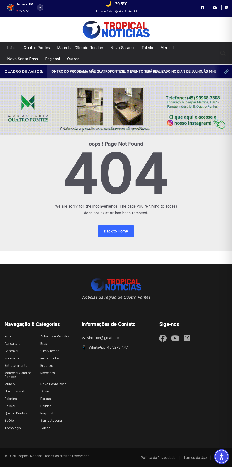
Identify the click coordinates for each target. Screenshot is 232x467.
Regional (52, 58)
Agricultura (13, 343)
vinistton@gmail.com (103, 338)
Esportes (46, 365)
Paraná (45, 399)
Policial (10, 406)
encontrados (49, 358)
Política (45, 406)
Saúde (9, 420)
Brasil (44, 343)
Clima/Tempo (49, 351)
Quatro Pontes (37, 47)
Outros (73, 58)
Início (12, 47)
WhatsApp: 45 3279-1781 (108, 347)
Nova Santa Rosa (22, 58)
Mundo (10, 384)
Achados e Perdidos (55, 336)
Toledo (147, 47)
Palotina (11, 399)
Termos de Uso (195, 458)
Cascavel (11, 351)
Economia (12, 358)
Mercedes (168, 47)
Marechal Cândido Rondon (80, 47)
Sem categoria (51, 420)
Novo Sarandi (122, 47)
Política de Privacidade (158, 458)
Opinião (46, 391)
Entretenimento (16, 365)
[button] (82, 59)
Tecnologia (13, 428)
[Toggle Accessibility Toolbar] (222, 457)
